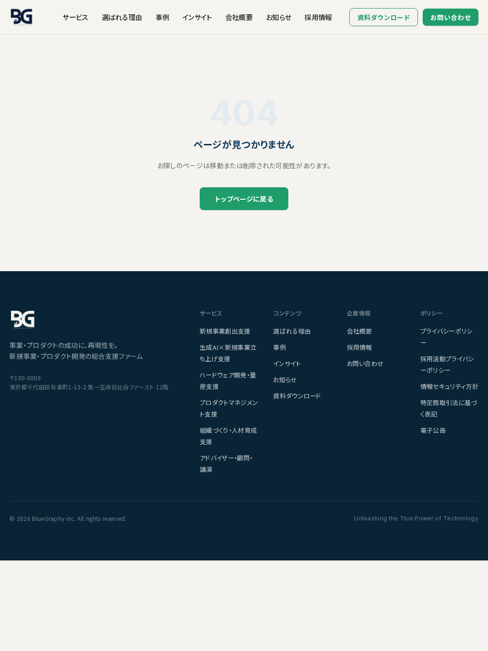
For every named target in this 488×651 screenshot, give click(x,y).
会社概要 (239, 17)
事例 (162, 17)
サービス (75, 17)
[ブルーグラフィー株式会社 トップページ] (21, 17)
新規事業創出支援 (225, 331)
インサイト (197, 17)
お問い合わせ (450, 17)
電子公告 (433, 430)
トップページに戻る (244, 198)
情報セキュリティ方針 (449, 386)
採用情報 (318, 17)
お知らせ (278, 17)
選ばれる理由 (122, 17)
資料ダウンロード (383, 17)
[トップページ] (93, 319)
